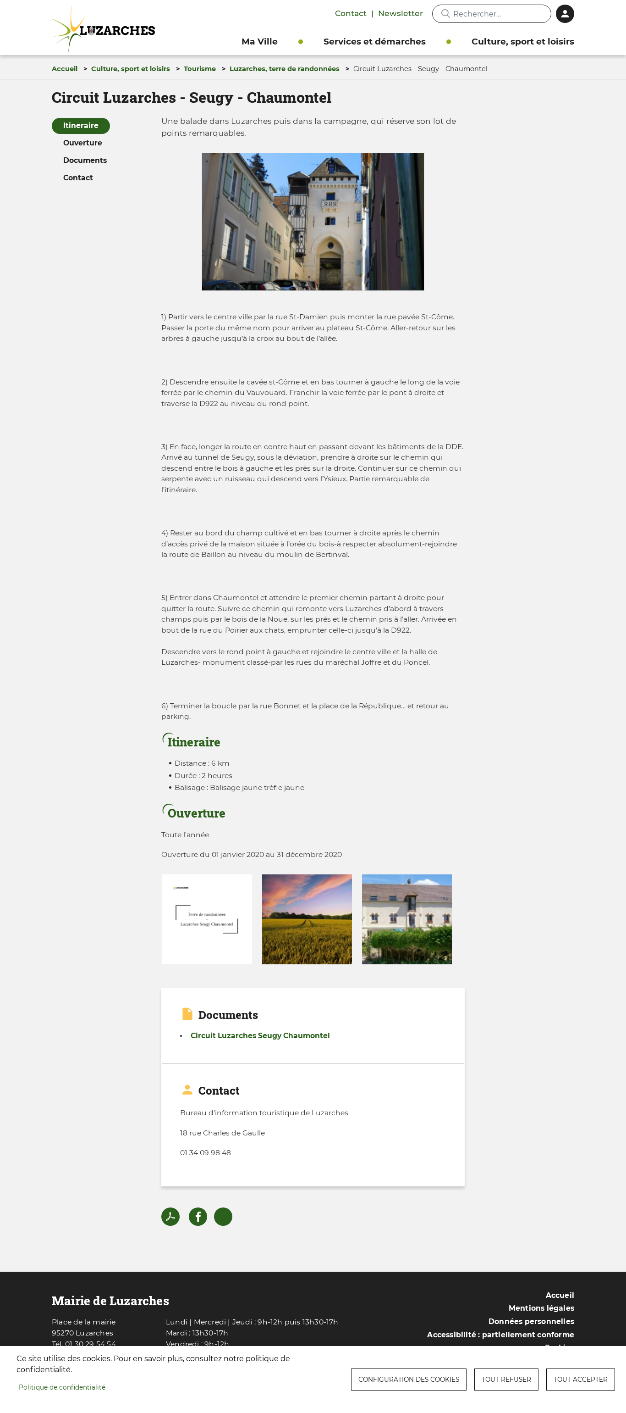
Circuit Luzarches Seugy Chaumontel (260, 1035)
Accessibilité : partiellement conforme (500, 1334)
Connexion (565, 14)
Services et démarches (375, 41)
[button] (313, 224)
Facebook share (198, 1216)
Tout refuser (506, 1379)
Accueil (64, 69)
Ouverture (82, 143)
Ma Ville (260, 41)
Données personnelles (531, 1321)
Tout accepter (581, 1379)
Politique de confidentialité (62, 1387)
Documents (85, 160)
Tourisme (200, 69)
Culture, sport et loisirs (523, 41)
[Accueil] (105, 29)
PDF (170, 1216)
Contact (351, 13)
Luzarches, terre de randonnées (285, 69)
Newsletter (400, 13)
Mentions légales (541, 1308)
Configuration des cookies (408, 1379)
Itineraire (81, 125)
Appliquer (445, 13)
